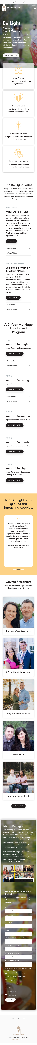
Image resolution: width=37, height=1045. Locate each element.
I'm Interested (11, 55)
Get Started (13, 297)
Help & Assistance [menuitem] (22, 1037)
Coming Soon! (14, 354)
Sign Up (11, 241)
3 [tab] (22, 570)
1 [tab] (14, 570)
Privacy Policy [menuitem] (12, 1037)
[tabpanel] (18, 541)
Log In (23, 2)
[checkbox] (18, 984)
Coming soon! (14, 425)
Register (14, 2)
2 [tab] (18, 570)
